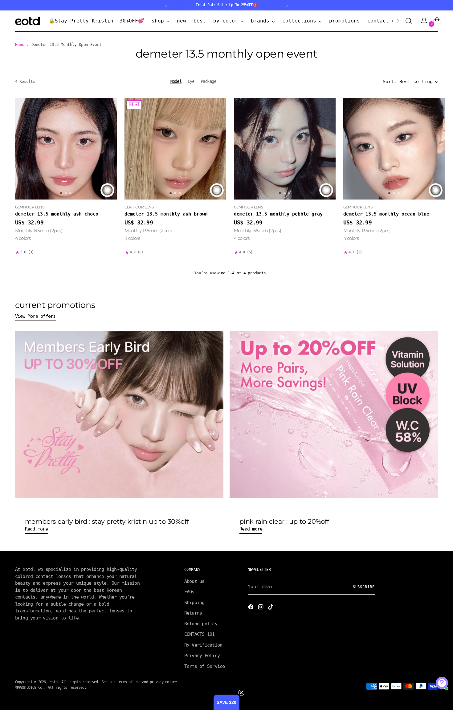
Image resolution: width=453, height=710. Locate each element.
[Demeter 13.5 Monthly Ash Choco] (66, 149)
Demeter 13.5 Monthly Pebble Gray (278, 214)
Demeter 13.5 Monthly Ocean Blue (386, 214)
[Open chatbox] (442, 683)
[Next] (287, 5)
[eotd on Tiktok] (271, 608)
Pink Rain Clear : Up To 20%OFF (284, 521)
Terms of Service (204, 666)
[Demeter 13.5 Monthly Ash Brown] (175, 149)
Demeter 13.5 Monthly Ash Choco (56, 214)
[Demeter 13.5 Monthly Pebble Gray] (285, 149)
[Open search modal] (408, 21)
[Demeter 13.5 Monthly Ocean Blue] (394, 149)
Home (19, 44)
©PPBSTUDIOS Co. (29, 687)
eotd (53, 682)
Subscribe (364, 587)
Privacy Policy (202, 655)
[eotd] (27, 21)
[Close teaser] (241, 693)
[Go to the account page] (421, 21)
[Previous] (166, 5)
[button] (226, 702)
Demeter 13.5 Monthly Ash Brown (166, 214)
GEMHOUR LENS (29, 207)
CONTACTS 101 (199, 634)
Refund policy (200, 624)
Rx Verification (203, 645)
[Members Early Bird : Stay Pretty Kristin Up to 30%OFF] (119, 414)
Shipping (194, 602)
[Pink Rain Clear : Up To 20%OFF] (334, 414)
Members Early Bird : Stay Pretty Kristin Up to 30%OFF (107, 521)
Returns (193, 613)
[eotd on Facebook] (251, 608)
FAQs (189, 592)
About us (194, 581)
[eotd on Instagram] (261, 608)
